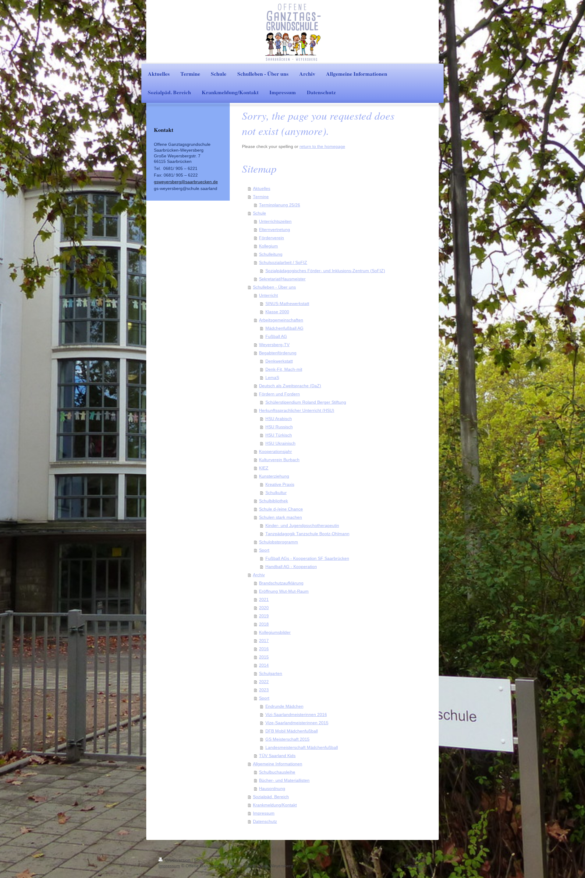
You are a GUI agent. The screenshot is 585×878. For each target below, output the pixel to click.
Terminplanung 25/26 (279, 205)
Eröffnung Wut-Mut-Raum (284, 591)
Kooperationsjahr (275, 451)
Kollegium (268, 246)
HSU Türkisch (278, 435)
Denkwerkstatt (279, 361)
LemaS (272, 377)
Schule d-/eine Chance (281, 509)
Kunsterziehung (274, 476)
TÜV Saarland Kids (277, 755)
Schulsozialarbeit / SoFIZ (283, 262)
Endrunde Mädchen (284, 706)
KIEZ (263, 468)
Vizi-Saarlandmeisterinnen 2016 (296, 714)
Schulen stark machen (280, 517)
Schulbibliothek (273, 501)
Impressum (264, 813)
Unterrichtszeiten (275, 221)
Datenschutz (265, 821)
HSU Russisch (279, 427)
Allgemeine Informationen (277, 764)
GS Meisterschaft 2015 (287, 739)
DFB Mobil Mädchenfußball (291, 731)
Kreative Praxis (279, 484)
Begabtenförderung (277, 353)
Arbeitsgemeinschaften (281, 320)
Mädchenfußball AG (284, 328)
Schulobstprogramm (278, 542)
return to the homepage (322, 146)
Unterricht (268, 295)
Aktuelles (261, 188)
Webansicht (415, 865)
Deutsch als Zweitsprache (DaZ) (290, 386)
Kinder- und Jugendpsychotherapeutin (302, 525)
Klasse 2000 (277, 312)
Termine (261, 197)
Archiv (259, 575)
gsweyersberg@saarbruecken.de (186, 182)
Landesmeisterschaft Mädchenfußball (301, 747)
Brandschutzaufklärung (281, 583)
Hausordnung (272, 788)
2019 (264, 616)
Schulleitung (270, 254)
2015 (264, 657)
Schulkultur (276, 492)
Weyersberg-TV (274, 344)
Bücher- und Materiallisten (284, 780)
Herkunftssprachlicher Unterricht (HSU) (296, 410)
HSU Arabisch (278, 418)
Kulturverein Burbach (279, 460)
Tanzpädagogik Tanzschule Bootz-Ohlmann (307, 534)
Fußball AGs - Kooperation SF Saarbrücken (307, 558)
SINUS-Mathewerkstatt (287, 303)
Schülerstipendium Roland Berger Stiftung (305, 402)
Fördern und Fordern (279, 394)
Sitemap (202, 860)
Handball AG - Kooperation (291, 566)
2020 (264, 608)
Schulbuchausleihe (277, 772)
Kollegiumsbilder (275, 632)
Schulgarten (270, 673)
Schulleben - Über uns (274, 287)
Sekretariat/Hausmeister (282, 279)
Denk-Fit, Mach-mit (283, 369)
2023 (264, 690)
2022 (264, 682)
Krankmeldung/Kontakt (275, 805)
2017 (264, 640)
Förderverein (271, 238)
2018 (264, 624)
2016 (264, 649)
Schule (259, 213)
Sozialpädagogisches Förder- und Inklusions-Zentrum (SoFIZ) (325, 271)
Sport (264, 550)
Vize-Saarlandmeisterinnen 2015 (296, 723)
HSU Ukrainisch (280, 443)
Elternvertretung (274, 229)
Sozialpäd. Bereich (271, 797)
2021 (264, 599)
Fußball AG (276, 336)
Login (421, 860)
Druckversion (178, 860)
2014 (264, 665)
